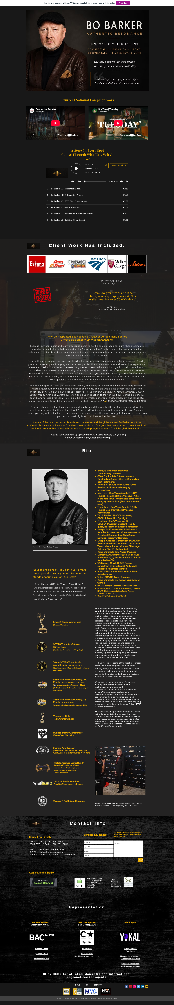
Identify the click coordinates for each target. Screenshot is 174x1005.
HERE (57, 974)
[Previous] (88, 300)
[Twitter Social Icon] (138, 986)
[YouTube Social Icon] (130, 986)
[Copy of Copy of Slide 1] (111, 330)
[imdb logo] (146, 986)
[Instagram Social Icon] (134, 986)
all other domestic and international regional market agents (99, 976)
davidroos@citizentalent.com (87, 956)
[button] (37, 264)
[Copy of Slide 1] (106, 330)
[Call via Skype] (138, 895)
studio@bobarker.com (52, 849)
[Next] (137, 300)
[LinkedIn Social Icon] (142, 986)
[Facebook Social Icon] (126, 986)
